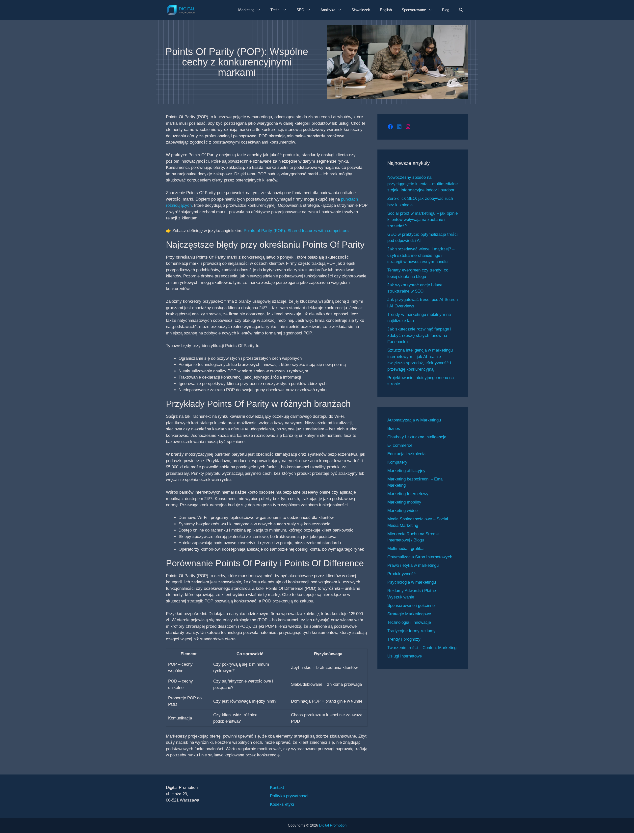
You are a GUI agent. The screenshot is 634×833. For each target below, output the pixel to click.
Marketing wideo (402, 510)
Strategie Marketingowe (409, 614)
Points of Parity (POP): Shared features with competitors (296, 230)
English (386, 10)
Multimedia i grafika (405, 548)
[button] (461, 9)
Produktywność (401, 573)
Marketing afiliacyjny (406, 470)
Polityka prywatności (289, 796)
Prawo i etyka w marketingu (413, 565)
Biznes (393, 428)
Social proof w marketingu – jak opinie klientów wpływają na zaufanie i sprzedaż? (422, 219)
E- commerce (399, 445)
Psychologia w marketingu (411, 582)
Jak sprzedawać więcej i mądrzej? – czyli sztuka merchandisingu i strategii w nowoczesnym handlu (420, 255)
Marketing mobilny (404, 502)
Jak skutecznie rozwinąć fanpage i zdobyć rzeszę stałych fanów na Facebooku (419, 335)
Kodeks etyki (282, 804)
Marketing (246, 10)
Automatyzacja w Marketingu (414, 420)
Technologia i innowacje (409, 622)
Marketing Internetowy (407, 493)
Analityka (327, 10)
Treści (275, 10)
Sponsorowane (414, 10)
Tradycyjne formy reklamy (411, 630)
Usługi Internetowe (404, 656)
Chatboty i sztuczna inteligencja (416, 437)
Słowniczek (360, 10)
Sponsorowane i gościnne (411, 605)
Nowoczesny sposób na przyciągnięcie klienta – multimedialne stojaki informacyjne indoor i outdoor (422, 183)
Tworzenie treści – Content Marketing (421, 647)
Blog (445, 10)
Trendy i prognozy (404, 639)
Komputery (397, 462)
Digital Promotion (332, 825)
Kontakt (277, 787)
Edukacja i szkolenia (406, 453)
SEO (300, 10)
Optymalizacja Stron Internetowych (419, 557)
